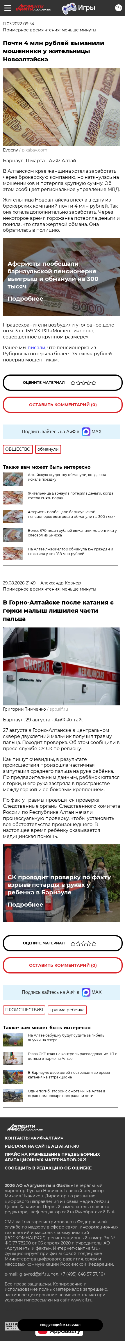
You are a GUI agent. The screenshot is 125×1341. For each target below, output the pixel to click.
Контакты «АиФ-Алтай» (34, 1138)
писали (36, 347)
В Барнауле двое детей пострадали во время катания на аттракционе (69, 1074)
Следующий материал (60, 1325)
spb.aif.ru (59, 709)
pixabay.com (34, 150)
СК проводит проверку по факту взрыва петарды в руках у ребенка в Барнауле (59, 885)
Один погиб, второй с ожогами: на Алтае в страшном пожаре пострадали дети (66, 1093)
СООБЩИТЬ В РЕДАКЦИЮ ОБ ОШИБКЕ (48, 1168)
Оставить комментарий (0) (63, 404)
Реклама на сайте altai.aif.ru (42, 1146)
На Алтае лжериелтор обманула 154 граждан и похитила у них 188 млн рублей (70, 551)
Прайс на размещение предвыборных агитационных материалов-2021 (52, 1157)
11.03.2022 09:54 (18, 23)
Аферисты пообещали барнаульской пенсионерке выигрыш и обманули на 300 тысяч (53, 275)
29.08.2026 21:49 (19, 583)
